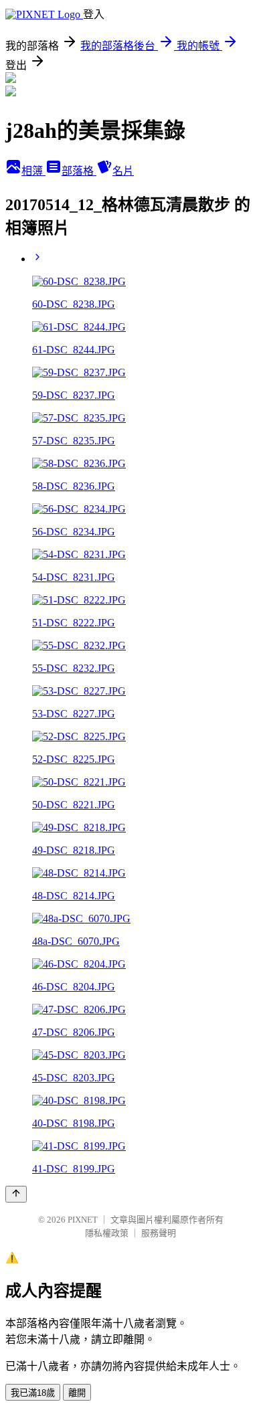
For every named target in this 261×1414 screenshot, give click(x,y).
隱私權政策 (106, 1233)
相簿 (33, 171)
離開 (77, 1393)
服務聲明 (158, 1233)
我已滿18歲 (33, 1393)
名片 (123, 171)
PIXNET (83, 1220)
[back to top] (16, 1194)
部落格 (79, 171)
